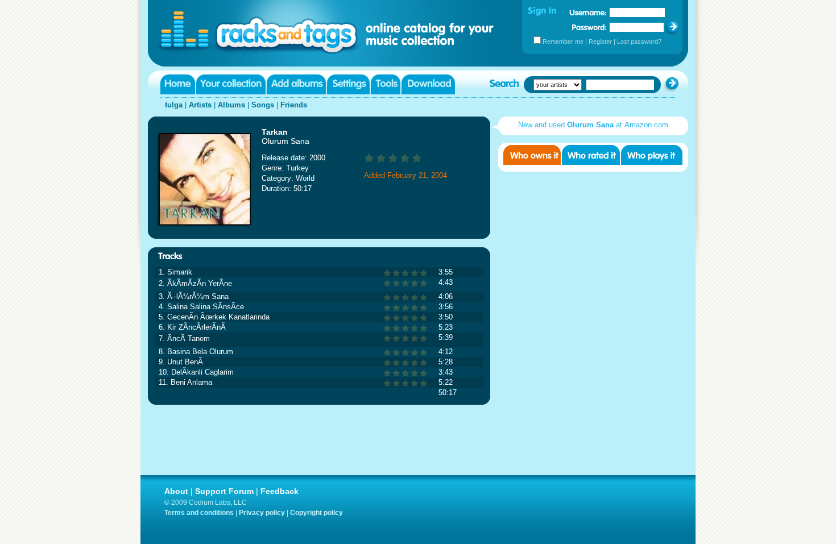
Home (177, 84)
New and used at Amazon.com (593, 125)
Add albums (296, 84)
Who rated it (591, 155)
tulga (174, 105)
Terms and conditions (199, 513)
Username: (588, 12)
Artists (200, 105)
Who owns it (532, 155)
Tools (385, 84)
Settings (348, 84)
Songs (262, 105)
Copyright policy (316, 513)
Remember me (563, 41)
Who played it (651, 155)
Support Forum (224, 491)
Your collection (231, 84)
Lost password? (639, 41)
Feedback (279, 491)
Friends (293, 105)
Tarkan (275, 131)
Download (428, 84)
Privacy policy (262, 513)
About (176, 491)
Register (600, 41)
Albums (231, 105)
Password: (589, 27)
